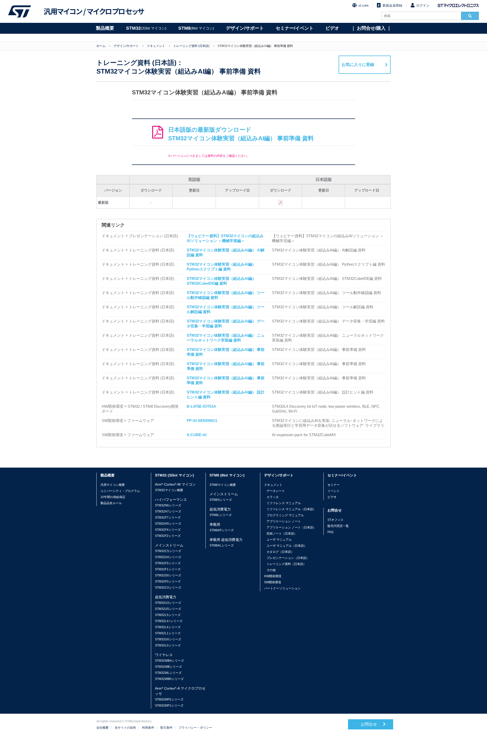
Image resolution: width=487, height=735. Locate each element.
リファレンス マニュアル (284, 503)
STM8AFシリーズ (222, 530)
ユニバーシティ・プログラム (120, 491)
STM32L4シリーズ (168, 627)
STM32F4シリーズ (168, 530)
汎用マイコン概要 (112, 485)
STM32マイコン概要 (169, 490)
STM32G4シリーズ (168, 557)
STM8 (196, 28)
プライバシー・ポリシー (195, 727)
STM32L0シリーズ (168, 645)
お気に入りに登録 (358, 64)
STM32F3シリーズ (168, 563)
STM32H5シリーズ (168, 523)
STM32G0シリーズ (168, 575)
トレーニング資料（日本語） (286, 564)
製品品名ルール (111, 503)
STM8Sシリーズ (221, 500)
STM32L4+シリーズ (168, 621)
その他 (271, 570)
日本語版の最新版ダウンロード (241, 134)
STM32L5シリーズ (168, 615)
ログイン (422, 5)
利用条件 (148, 727)
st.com (363, 5)
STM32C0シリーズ (168, 587)
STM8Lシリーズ (221, 515)
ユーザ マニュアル (279, 539)
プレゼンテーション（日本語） (288, 558)
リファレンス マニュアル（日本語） (291, 509)
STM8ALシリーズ (222, 545)
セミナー (333, 485)
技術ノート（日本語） (282, 533)
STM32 (146, 28)
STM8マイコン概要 (223, 485)
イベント (333, 491)
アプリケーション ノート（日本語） (291, 527)
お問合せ (369, 724)
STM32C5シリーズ (168, 551)
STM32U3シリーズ (168, 603)
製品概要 (105, 28)
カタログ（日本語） (280, 552)
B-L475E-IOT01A (201, 406)
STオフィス (335, 520)
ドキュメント (156, 46)
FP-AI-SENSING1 (202, 420)
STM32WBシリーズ (168, 667)
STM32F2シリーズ (168, 536)
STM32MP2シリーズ (169, 699)
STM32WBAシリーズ (169, 660)
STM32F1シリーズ (168, 569)
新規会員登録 (392, 5)
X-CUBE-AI (196, 435)
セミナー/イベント (295, 28)
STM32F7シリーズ (168, 517)
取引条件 (166, 727)
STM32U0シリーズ (168, 639)
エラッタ (273, 497)
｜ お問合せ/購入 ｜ (371, 28)
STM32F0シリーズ (168, 581)
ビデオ (332, 28)
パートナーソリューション (282, 588)
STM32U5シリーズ (168, 609)
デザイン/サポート (245, 28)
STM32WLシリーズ (168, 673)
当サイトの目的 (125, 727)
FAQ (330, 532)
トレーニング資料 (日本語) (191, 46)
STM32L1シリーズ (168, 633)
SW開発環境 (272, 582)
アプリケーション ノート (284, 521)
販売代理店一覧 (338, 526)
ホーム (101, 46)
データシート (276, 491)
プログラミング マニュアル (285, 515)
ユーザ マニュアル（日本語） (287, 546)
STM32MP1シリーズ (169, 705)
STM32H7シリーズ (168, 511)
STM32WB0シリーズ (169, 679)
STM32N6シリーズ (168, 505)
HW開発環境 (272, 576)
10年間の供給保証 (112, 497)
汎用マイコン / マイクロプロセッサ (94, 11)
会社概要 (102, 727)
